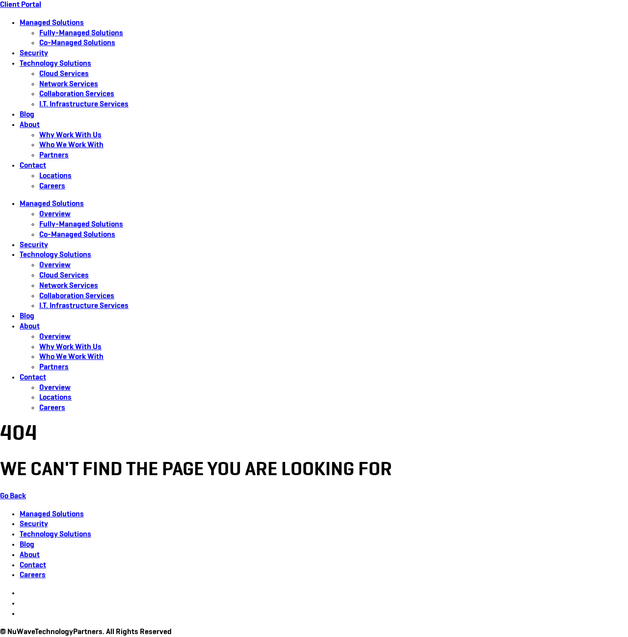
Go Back (13, 496)
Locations (55, 176)
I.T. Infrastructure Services (84, 104)
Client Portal (20, 5)
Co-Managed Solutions (77, 43)
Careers (52, 186)
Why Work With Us (70, 135)
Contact (33, 166)
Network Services (68, 84)
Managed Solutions (52, 23)
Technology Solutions (55, 64)
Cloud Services (64, 74)
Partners (54, 155)
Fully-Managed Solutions (81, 33)
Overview (55, 214)
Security (34, 53)
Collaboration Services (76, 94)
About (30, 125)
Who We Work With (71, 145)
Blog (27, 115)
